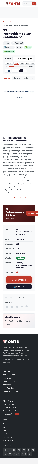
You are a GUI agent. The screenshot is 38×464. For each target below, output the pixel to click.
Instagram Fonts (9, 408)
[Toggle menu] (3, 3)
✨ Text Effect (11, 414)
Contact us (7, 424)
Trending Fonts (9, 381)
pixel (19, 163)
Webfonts (7, 385)
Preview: (8, 59)
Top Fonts (7, 378)
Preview (7, 78)
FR (24, 450)
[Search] (34, 3)
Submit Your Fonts (10, 391)
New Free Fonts (9, 375)
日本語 (24, 454)
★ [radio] (7, 307)
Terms (5, 430)
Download (20, 279)
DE (9, 450)
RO (19, 450)
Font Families (8, 388)
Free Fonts (7, 371)
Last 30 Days (8, 440)
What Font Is (8, 401)
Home (5, 22)
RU (10, 454)
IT (28, 450)
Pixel (18, 272)
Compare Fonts (9, 404)
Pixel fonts (14, 22)
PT (33, 450)
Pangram (9, 63)
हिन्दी (30, 454)
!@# (32, 63)
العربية (16, 454)
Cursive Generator (10, 411)
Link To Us (7, 434)
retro (5, 151)
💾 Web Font (19, 287)
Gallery (26, 78)
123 (27, 63)
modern (25, 190)
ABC (16, 63)
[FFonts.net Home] (13, 3)
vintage (15, 187)
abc (22, 63)
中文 (5, 454)
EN (5, 450)
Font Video (7, 437)
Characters (17, 78)
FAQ (4, 427)
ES (14, 450)
